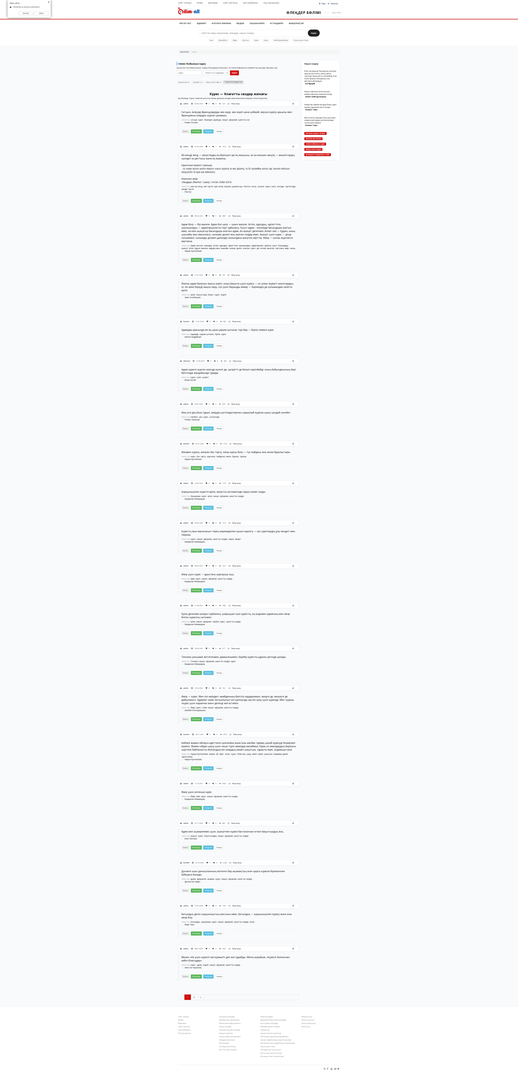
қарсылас (211, 456)
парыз (231, 539)
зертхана (279, 248)
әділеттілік (233, 245)
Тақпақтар (265, 1030)
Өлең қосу (305, 1026)
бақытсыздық (210, 836)
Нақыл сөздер (225, 1026)
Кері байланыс (250, 3)
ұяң (200, 417)
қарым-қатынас (207, 334)
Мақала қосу (306, 1016)
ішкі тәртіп (208, 186)
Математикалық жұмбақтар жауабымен (277, 1043)
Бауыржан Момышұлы (195, 499)
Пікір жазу (235, 103)
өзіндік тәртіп (187, 189)
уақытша (268, 754)
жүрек (223, 294)
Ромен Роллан (191, 122)
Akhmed (186, 361)
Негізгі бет (185, 23)
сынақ (292, 248)
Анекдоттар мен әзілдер (229, 1030)
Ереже (200, 3)
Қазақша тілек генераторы (272, 1056)
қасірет (205, 377)
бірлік (217, 334)
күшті (274, 245)
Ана (211, 40)
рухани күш (237, 186)
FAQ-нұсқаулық (271, 3)
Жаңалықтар (296, 23)
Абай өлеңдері (266, 1016)
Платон (246, 186)
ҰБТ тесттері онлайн (228, 1049)
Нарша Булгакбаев (193, 251)
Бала (266, 40)
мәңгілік (270, 248)
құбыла (267, 245)
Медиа (240, 23)
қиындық (208, 245)
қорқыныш (206, 922)
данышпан (201, 879)
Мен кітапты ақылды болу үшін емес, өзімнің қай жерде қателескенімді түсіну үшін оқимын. (320, 120)
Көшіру (219, 131)
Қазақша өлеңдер (227, 1016)
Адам (193, 245)
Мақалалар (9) (183, 82)
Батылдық (195, 922)
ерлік (193, 294)
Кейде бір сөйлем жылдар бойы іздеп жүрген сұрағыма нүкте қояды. (320, 105)
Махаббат (223, 40)
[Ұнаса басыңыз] (293, 103)
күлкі (199, 377)
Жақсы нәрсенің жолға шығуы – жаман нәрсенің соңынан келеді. (318, 92)
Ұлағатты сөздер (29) (233, 82)
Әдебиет (201, 23)
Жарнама (213, 3)
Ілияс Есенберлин (193, 297)
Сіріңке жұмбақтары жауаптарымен (275, 1040)
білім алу (241, 754)
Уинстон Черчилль (193, 967)
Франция (208, 119)
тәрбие (215, 621)
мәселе (199, 245)
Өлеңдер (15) (197, 82)
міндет (238, 539)
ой (217, 754)
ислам (263, 248)
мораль (227, 186)
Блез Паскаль (191, 838)
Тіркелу (334, 3)
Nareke (186, 321)
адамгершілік (257, 245)
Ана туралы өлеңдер (269, 1023)
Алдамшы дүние (280, 754)
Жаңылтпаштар (226, 1033)
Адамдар (195, 334)
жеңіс (254, 186)
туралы (243, 456)
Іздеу (313, 33)
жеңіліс (261, 186)
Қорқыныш (195, 496)
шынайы (224, 248)
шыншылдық (244, 245)
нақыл (225, 119)
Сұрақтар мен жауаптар (270, 1033)
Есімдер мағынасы (227, 1040)
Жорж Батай (190, 380)
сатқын (194, 119)
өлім (198, 796)
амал (254, 754)
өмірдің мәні (214, 248)
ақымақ (210, 879)
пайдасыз (221, 456)
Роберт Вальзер (192, 419)
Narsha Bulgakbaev (193, 337)
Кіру (324, 3)
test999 (186, 862)
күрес (200, 119)
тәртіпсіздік (290, 186)
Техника (194, 661)
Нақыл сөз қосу (307, 1020)
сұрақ (199, 965)
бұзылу (235, 456)
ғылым (232, 248)
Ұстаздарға (276, 23)
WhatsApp (196, 131)
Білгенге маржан (221, 23)
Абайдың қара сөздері (270, 1026)
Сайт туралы (184, 3)
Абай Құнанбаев (281, 40)
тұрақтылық (187, 756)
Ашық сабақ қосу (308, 1023)
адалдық (223, 245)
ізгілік (215, 245)
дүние (193, 879)
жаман (212, 754)
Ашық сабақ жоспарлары (230, 1036)
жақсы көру (201, 294)
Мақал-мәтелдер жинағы (230, 1023)
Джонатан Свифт (192, 881)
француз (217, 119)
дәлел (239, 248)
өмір (287, 248)
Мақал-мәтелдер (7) (214, 82)
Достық (245, 40)
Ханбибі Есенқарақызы (195, 710)
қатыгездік (214, 417)
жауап (206, 965)
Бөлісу (185, 131)
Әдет (221, 754)
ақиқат (184, 248)
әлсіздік (280, 186)
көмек (260, 754)
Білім (256, 40)
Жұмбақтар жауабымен (229, 1020)
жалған (246, 248)
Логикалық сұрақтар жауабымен (274, 1036)
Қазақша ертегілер (227, 1046)
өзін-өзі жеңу (196, 186)
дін (258, 248)
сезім (204, 707)
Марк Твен (189, 924)
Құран (197, 248)
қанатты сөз (244, 119)
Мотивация (224, 1043)
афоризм (233, 119)
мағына (204, 248)
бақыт (211, 294)
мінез (228, 456)
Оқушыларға (257, 23)
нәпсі (273, 186)
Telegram (208, 131)
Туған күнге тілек (301, 40)
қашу (248, 754)
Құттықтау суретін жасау (271, 1053)
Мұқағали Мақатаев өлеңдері (273, 1020)
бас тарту (201, 456)
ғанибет (194, 417)
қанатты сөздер (236, 496)
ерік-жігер (218, 186)
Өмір (235, 40)
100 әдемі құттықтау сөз (270, 1049)
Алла (191, 248)
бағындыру (283, 245)
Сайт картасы (230, 3)
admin (185, 103)
